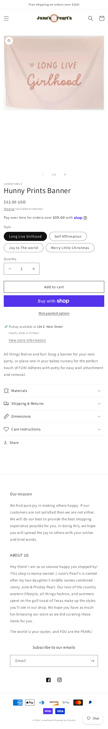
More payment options (54, 313)
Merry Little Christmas (70, 247)
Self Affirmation (68, 236)
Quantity (10, 259)
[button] (6, 18)
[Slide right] (65, 174)
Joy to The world (23, 247)
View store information (27, 340)
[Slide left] (42, 174)
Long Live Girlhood (25, 236)
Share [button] (14, 442)
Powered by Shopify (65, 720)
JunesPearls (47, 720)
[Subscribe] (92, 661)
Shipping (9, 208)
